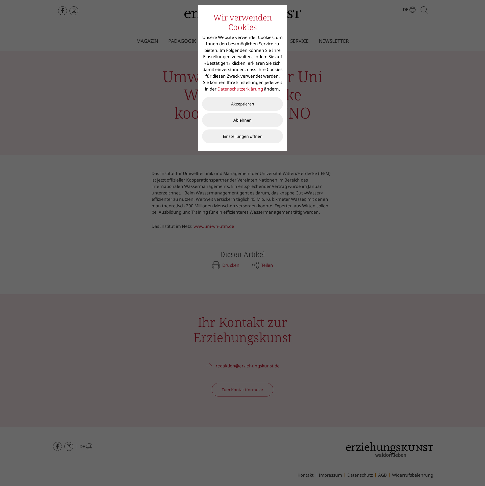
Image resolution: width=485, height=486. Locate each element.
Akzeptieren (242, 104)
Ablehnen (242, 120)
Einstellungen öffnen (242, 136)
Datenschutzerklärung (240, 89)
